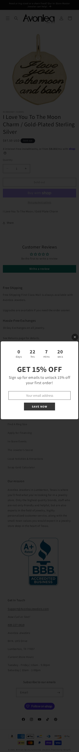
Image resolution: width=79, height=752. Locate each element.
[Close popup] (75, 337)
